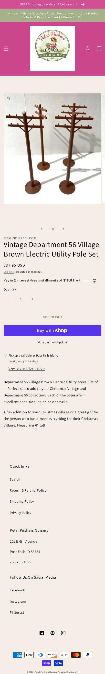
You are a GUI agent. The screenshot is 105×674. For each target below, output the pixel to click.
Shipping (9, 271)
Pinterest (17, 612)
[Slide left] (41, 229)
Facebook (17, 590)
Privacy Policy (20, 512)
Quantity (10, 289)
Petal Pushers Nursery (46, 672)
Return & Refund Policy (28, 490)
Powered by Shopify (68, 672)
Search (15, 479)
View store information (27, 368)
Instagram (18, 601)
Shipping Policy (22, 501)
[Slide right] (63, 229)
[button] (6, 48)
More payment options (53, 342)
